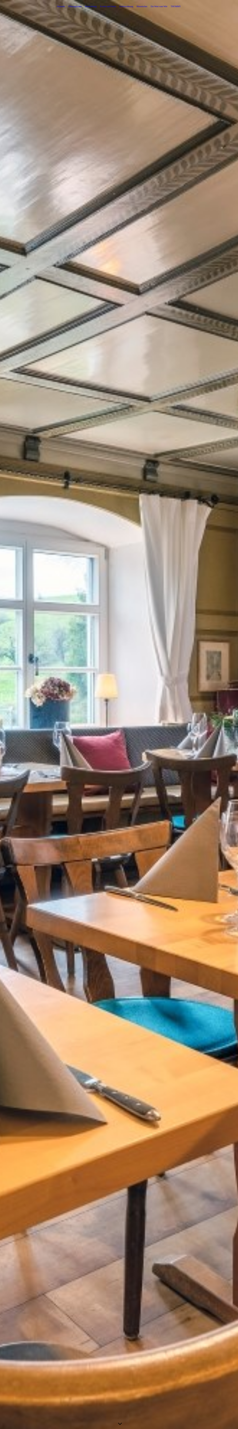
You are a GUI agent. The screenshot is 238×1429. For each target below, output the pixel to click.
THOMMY (176, 6)
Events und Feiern (108, 6)
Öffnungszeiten (75, 6)
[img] (119, 714)
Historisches (142, 6)
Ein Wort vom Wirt (159, 6)
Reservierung (91, 6)
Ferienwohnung (126, 6)
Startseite (61, 6)
